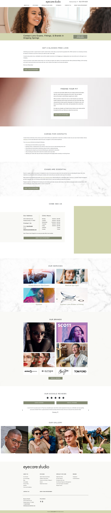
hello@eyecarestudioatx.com (29, 229)
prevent (29, 142)
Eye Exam (35, 5)
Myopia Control (59, 485)
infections (25, 139)
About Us (26, 5)
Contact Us (68, 5)
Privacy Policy (26, 483)
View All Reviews (72, 402)
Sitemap (24, 485)
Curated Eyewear (76, 478)
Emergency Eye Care (60, 480)
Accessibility (25, 481)
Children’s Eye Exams (44, 478)
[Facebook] (40, 501)
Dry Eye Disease (59, 478)
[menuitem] (26, 5)
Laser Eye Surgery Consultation (62, 483)
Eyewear (58, 5)
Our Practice (25, 476)
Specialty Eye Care (47, 5)
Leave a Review (39, 402)
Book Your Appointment (80, 5)
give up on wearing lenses (46, 177)
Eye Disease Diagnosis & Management (63, 481)
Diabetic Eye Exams (43, 483)
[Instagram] (42, 501)
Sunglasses (75, 476)
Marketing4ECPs (53, 511)
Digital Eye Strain (59, 476)
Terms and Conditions (27, 487)
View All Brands (55, 378)
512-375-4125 (83, 1)
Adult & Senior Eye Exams (45, 476)
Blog (24, 480)
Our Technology (26, 478)
